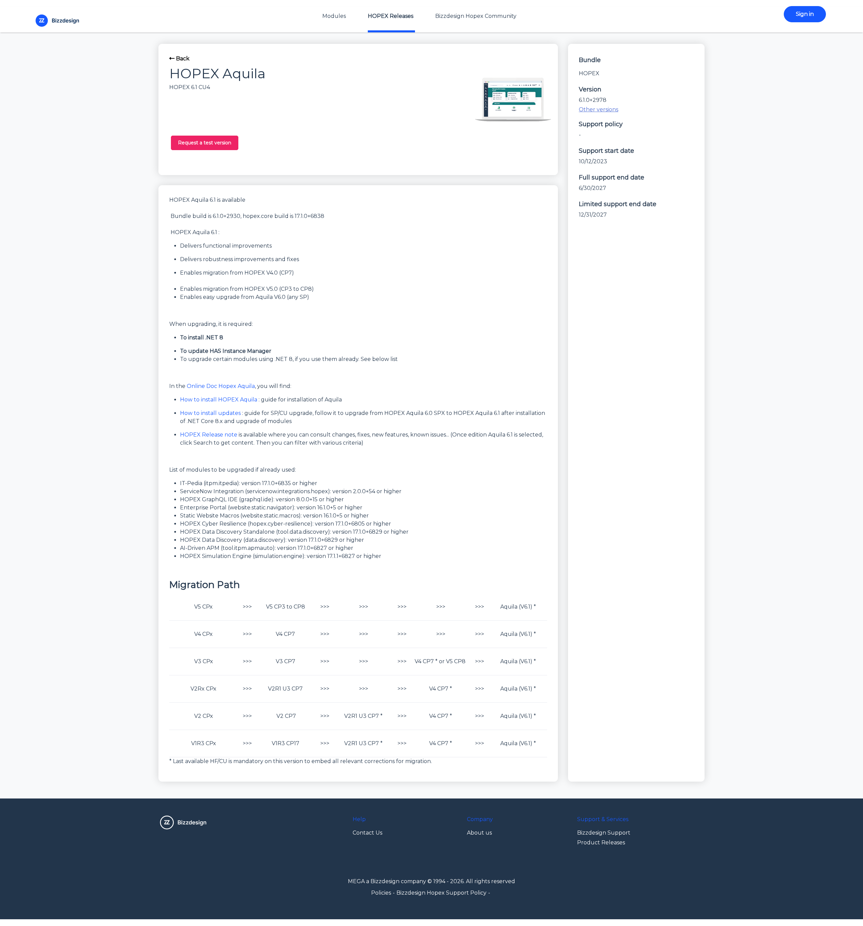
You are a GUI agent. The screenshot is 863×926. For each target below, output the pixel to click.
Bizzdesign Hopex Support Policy (441, 893)
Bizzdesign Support (603, 833)
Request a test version (204, 143)
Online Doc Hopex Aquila (221, 386)
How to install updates (210, 413)
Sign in (805, 14)
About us (479, 833)
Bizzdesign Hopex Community (475, 16)
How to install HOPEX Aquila (218, 399)
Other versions (598, 109)
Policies (381, 893)
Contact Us (367, 833)
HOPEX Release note (208, 434)
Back (182, 58)
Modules (334, 16)
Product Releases (601, 842)
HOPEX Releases (390, 16)
